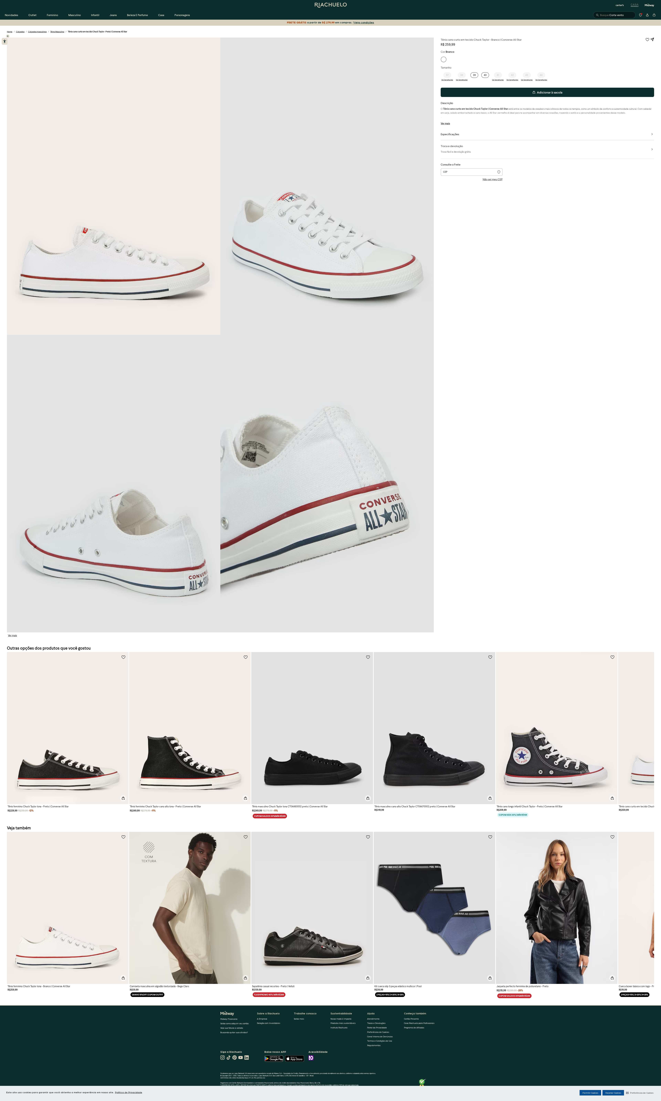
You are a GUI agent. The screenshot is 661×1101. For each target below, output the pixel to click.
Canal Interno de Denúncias (380, 1036)
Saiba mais (299, 1018)
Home (9, 31)
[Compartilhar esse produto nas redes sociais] (652, 39)
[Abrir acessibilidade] (4, 41)
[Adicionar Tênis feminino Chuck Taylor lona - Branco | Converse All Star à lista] (123, 837)
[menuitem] (11, 15)
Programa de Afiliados (414, 1027)
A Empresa (262, 1018)
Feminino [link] (52, 15)
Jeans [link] (113, 15)
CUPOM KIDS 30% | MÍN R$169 (513, 815)
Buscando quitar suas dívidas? (234, 1032)
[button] (639, 1092)
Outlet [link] (32, 15)
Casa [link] (161, 15)
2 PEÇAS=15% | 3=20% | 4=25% (390, 994)
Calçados (20, 31)
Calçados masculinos (37, 31)
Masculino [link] (74, 15)
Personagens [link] (182, 15)
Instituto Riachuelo (338, 1027)
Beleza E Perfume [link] (137, 15)
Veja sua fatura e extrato (231, 1028)
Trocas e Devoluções (376, 1023)
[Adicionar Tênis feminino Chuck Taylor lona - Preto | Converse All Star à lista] (123, 657)
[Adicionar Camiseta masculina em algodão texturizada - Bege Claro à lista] (245, 837)
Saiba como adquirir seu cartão (234, 1023)
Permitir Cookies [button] (590, 1092)
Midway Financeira (228, 1019)
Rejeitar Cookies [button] (613, 1092)
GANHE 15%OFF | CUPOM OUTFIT (147, 994)
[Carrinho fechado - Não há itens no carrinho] (654, 15)
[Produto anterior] (11, 725)
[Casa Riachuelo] (635, 5)
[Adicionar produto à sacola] (123, 798)
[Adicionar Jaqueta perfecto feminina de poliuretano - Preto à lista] (612, 837)
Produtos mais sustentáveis (342, 1023)
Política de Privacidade (128, 1092)
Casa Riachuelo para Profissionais (419, 1023)
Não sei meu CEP (493, 179)
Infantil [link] (95, 15)
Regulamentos (373, 1045)
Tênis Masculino (57, 31)
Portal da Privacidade (377, 1027)
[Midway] (649, 5)
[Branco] (444, 59)
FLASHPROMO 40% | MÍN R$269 (269, 994)
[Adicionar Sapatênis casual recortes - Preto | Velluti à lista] (368, 837)
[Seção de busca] (614, 15)
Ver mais (12, 635)
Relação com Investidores (268, 1023)
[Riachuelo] (330, 5)
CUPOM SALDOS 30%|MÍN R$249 (270, 816)
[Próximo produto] (650, 725)
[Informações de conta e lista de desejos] (647, 15)
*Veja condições (364, 22)
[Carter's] (620, 5)
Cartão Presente (411, 1018)
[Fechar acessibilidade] (7, 36)
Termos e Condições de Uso (379, 1041)
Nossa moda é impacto (340, 1018)
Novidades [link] (11, 15)
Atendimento (373, 1018)
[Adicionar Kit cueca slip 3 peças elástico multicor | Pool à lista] (490, 837)
